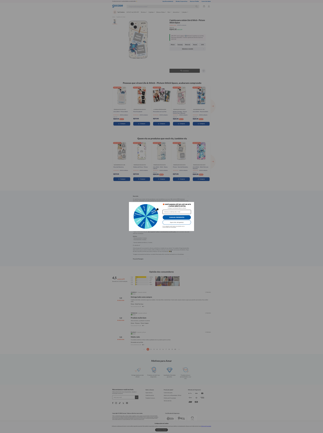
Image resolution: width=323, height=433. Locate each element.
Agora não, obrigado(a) (177, 222)
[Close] (192, 204)
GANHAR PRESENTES (176, 217)
